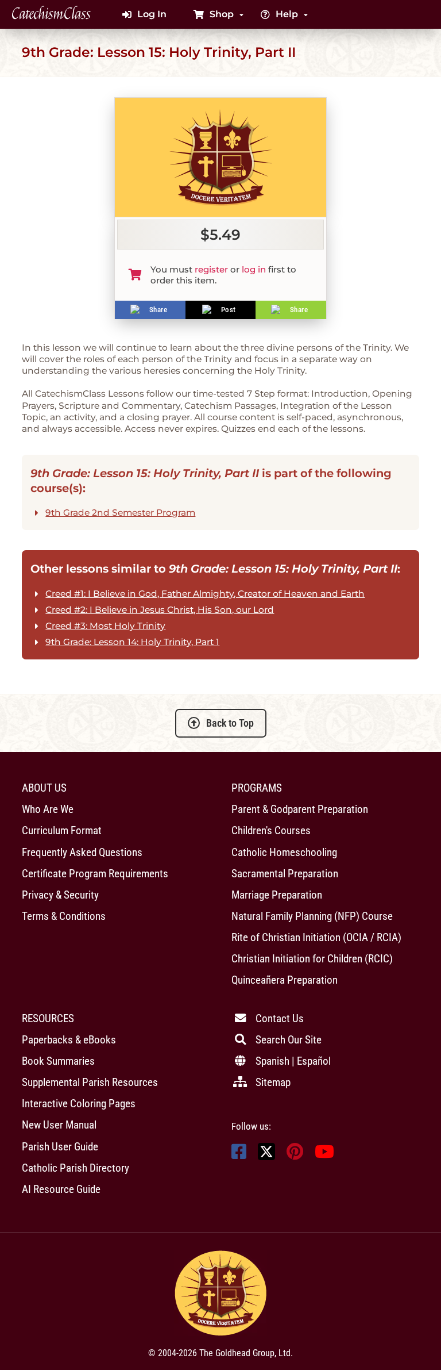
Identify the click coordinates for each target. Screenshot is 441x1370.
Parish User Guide (60, 1146)
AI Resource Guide (61, 1189)
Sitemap (273, 1082)
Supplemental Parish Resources (90, 1082)
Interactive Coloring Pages (79, 1103)
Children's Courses (271, 830)
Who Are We (48, 809)
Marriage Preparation (276, 894)
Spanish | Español (293, 1061)
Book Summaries (58, 1061)
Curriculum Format (62, 830)
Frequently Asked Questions (82, 852)
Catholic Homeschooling (284, 852)
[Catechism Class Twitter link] (266, 1157)
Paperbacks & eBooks (69, 1039)
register (211, 269)
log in (254, 269)
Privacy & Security (60, 894)
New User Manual (59, 1124)
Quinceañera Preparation (284, 980)
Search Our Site (289, 1039)
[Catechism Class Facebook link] (238, 1154)
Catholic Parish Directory (75, 1168)
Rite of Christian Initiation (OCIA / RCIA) (316, 937)
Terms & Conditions (64, 916)
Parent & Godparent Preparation (299, 809)
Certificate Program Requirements (95, 873)
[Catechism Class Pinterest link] (295, 1154)
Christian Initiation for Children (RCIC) (312, 958)
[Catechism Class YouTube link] (324, 1154)
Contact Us (280, 1018)
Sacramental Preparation (284, 873)
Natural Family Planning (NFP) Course (312, 916)
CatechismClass (51, 14)
